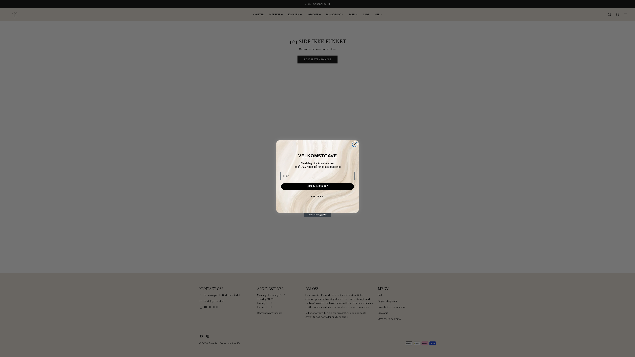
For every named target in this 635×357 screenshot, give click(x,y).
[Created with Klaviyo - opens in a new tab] (317, 215)
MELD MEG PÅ (317, 186)
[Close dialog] (354, 144)
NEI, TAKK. (317, 196)
